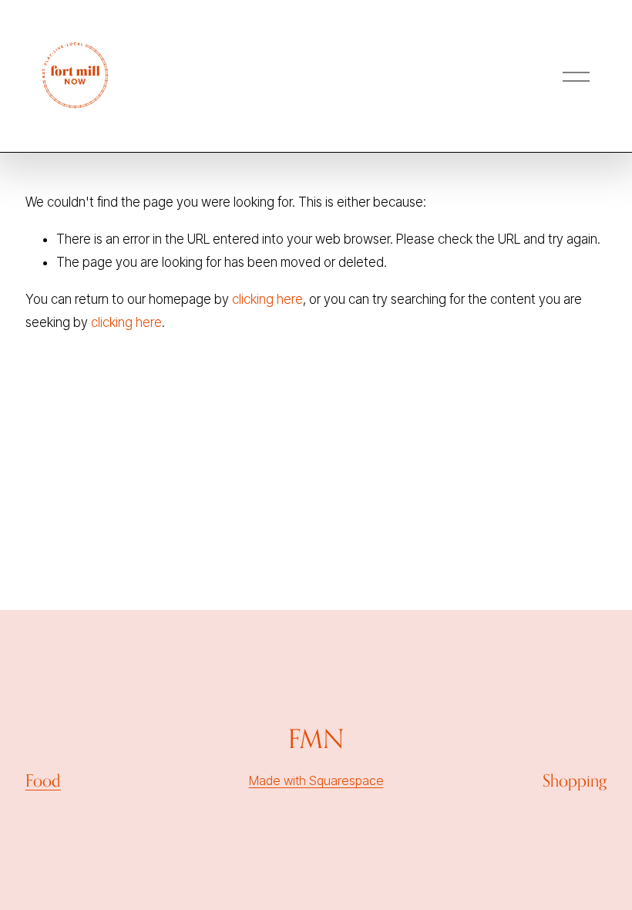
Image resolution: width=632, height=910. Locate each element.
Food (43, 780)
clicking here (267, 299)
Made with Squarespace (316, 780)
